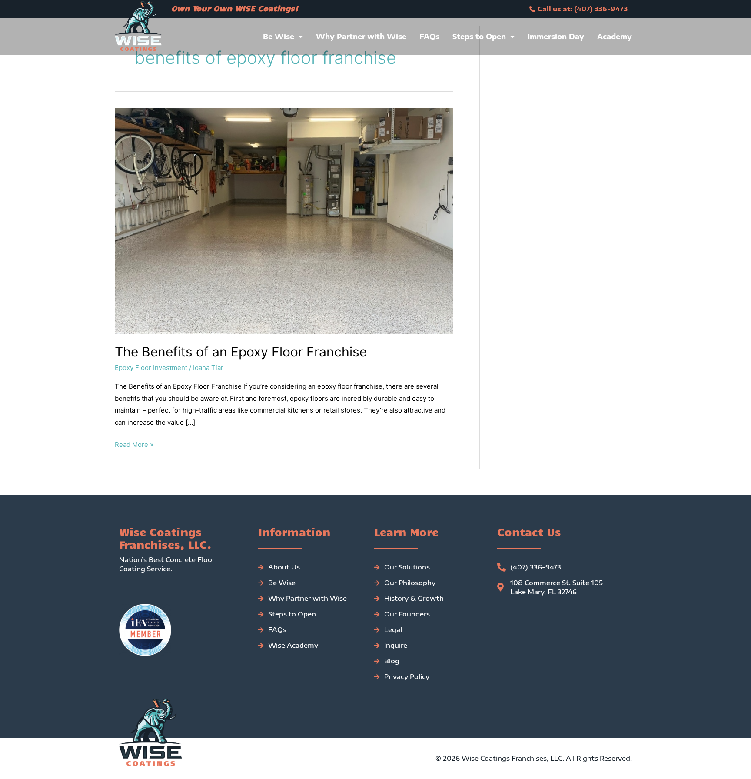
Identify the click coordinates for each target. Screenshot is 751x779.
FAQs (429, 36)
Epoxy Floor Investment (151, 367)
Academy (614, 36)
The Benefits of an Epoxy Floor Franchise (241, 352)
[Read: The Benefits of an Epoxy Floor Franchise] (284, 220)
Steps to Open (479, 36)
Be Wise (278, 36)
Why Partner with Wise (361, 36)
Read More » (134, 444)
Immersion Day (556, 36)
